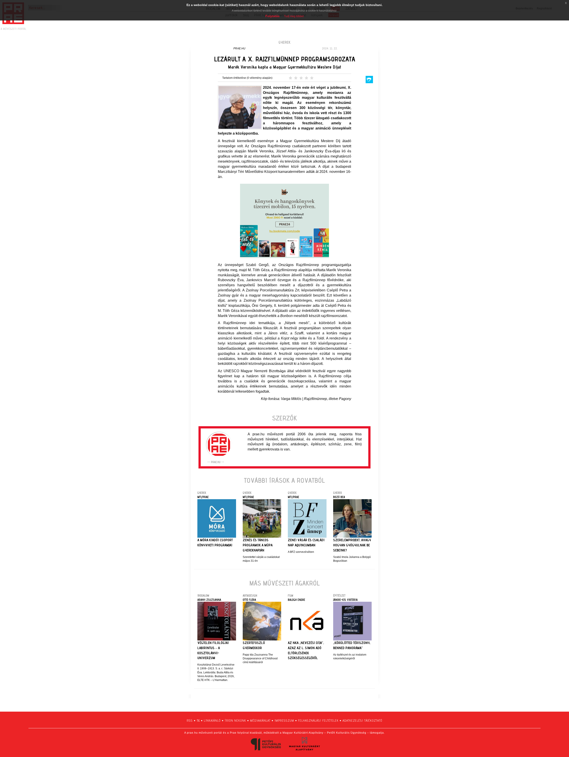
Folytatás (272, 16)
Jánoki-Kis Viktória (345, 600)
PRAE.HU (239, 48)
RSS (190, 720)
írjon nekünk (235, 720)
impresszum (284, 720)
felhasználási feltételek (318, 720)
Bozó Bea (339, 497)
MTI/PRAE (203, 497)
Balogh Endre (296, 600)
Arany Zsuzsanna (209, 600)
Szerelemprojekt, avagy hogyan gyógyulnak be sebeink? (352, 545)
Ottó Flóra (249, 600)
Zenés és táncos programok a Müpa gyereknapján (257, 545)
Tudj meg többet (294, 16)
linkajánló (212, 720)
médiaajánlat (260, 720)
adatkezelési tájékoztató (362, 720)
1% (198, 720)
